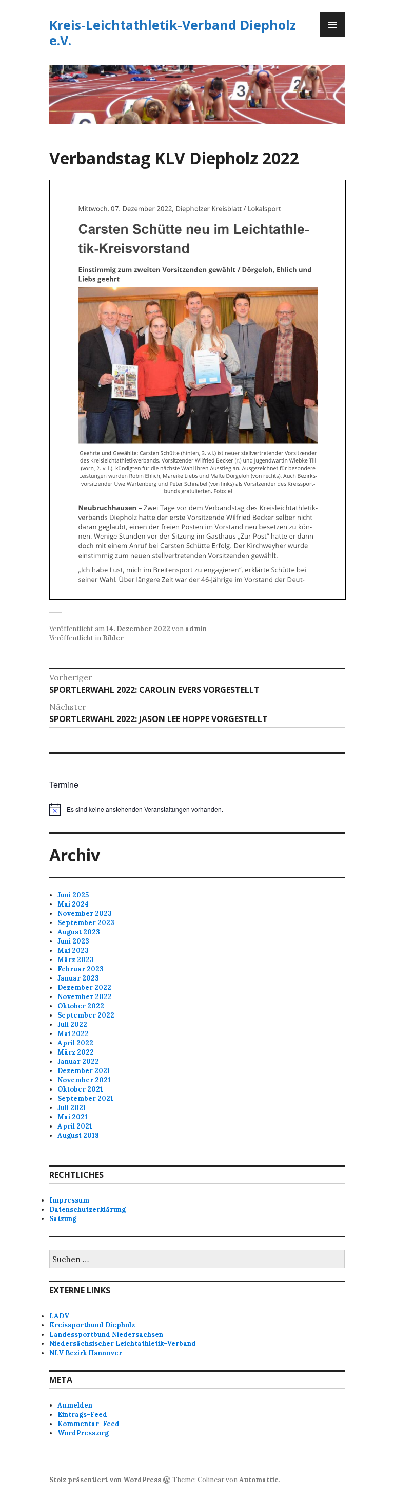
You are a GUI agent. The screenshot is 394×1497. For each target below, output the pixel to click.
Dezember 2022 (84, 987)
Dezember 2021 (83, 1070)
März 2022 (75, 1052)
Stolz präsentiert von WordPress (105, 1479)
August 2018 (78, 1135)
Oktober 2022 (80, 1006)
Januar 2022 (78, 1061)
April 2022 (75, 1043)
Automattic (259, 1479)
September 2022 (85, 1015)
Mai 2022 (73, 1033)
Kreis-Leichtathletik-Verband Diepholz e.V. (172, 32)
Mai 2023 (73, 950)
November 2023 (84, 913)
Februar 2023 (80, 969)
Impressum (69, 1200)
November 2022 (84, 996)
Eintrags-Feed (82, 1414)
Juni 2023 (73, 941)
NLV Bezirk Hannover (85, 1352)
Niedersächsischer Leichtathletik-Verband (122, 1343)
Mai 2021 (72, 1117)
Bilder (113, 638)
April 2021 (74, 1126)
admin (196, 628)
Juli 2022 (72, 1024)
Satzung (62, 1218)
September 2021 (85, 1098)
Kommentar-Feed (88, 1423)
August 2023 (78, 932)
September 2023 (85, 922)
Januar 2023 (78, 978)
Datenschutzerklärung (87, 1209)
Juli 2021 (71, 1107)
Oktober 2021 (80, 1089)
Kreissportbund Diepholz (92, 1325)
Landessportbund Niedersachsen (106, 1334)
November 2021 (84, 1080)
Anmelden (74, 1405)
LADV (59, 1315)
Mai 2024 (73, 904)
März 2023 (75, 959)
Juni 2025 (73, 895)
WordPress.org (83, 1433)
